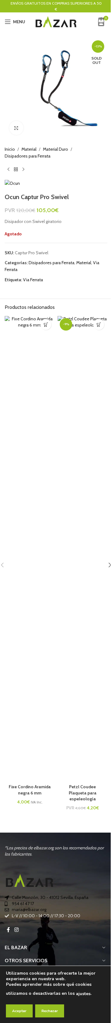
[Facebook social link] (8, 930)
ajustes (83, 994)
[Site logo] (56, 21)
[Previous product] (8, 169)
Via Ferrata (33, 279)
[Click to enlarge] (16, 128)
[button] (98, 324)
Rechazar (49, 1010)
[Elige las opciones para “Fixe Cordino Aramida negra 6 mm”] (45, 324)
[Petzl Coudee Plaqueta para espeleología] (82, 548)
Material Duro (55, 149)
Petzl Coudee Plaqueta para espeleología (82, 793)
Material (28, 149)
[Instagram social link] (16, 930)
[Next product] (23, 169)
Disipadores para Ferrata (27, 156)
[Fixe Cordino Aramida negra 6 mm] (29, 548)
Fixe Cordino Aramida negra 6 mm (30, 790)
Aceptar (19, 1010)
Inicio (10, 149)
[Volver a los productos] (16, 169)
